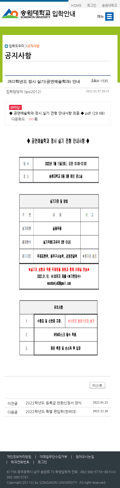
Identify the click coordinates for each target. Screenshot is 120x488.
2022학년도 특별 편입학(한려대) (51, 411)
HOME (76, 5)
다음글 (13, 412)
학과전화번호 (20, 462)
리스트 (97, 385)
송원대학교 (109, 5)
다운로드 (18, 119)
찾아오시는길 (85, 457)
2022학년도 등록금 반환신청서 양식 (53, 403)
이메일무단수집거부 (53, 457)
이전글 (13, 403)
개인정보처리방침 (19, 457)
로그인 (91, 5)
